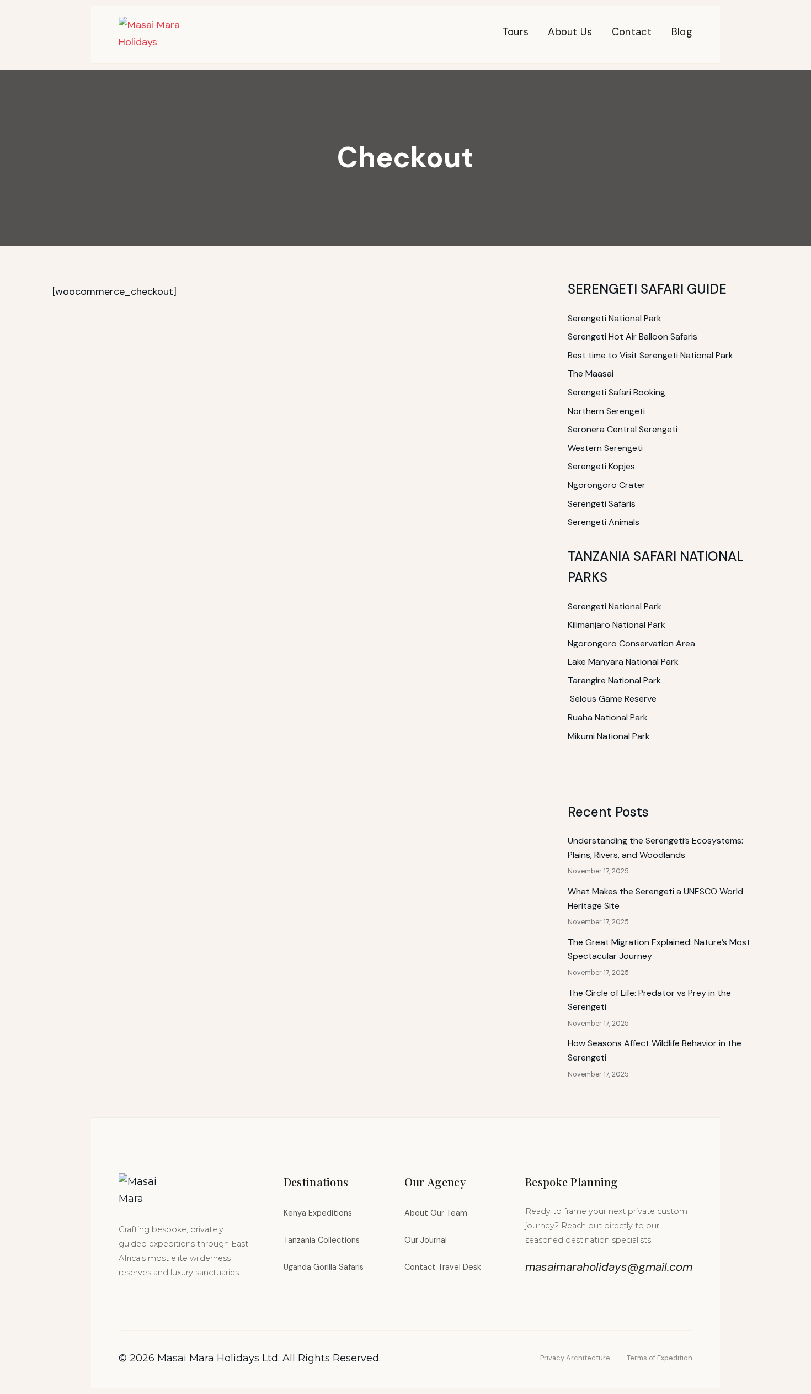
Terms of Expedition (659, 1358)
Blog (681, 32)
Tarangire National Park (614, 680)
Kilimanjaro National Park (616, 624)
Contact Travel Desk (442, 1267)
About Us (570, 32)
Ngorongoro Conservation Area (631, 643)
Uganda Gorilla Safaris (324, 1267)
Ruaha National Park (608, 717)
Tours (516, 32)
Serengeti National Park (614, 318)
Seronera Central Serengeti (622, 429)
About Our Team (435, 1213)
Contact (632, 32)
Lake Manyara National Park (623, 661)
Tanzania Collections (322, 1240)
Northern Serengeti (606, 411)
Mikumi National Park (609, 736)
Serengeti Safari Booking (616, 392)
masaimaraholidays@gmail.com (608, 1266)
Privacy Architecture (575, 1358)
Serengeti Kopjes (601, 466)
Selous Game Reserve (613, 698)
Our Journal (425, 1240)
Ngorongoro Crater (606, 485)
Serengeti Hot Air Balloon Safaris (632, 336)
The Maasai (590, 373)
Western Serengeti (605, 448)
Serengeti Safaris (602, 504)
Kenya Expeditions (318, 1213)
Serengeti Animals (603, 522)
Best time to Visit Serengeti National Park (650, 355)
